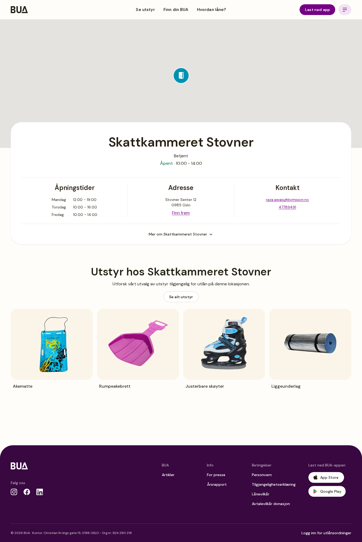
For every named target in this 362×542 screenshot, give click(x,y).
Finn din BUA (175, 9)
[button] (181, 76)
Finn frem (181, 213)
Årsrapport (217, 484)
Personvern (262, 474)
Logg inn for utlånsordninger (326, 532)
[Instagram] (14, 492)
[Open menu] (344, 9)
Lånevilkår (260, 494)
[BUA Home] (19, 9)
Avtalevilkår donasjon (271, 503)
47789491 (287, 207)
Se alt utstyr (181, 296)
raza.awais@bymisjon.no (287, 199)
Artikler (168, 474)
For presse (216, 474)
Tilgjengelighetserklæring (274, 484)
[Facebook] (27, 492)
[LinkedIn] (39, 492)
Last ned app (317, 9)
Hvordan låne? (211, 9)
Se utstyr (145, 9)
